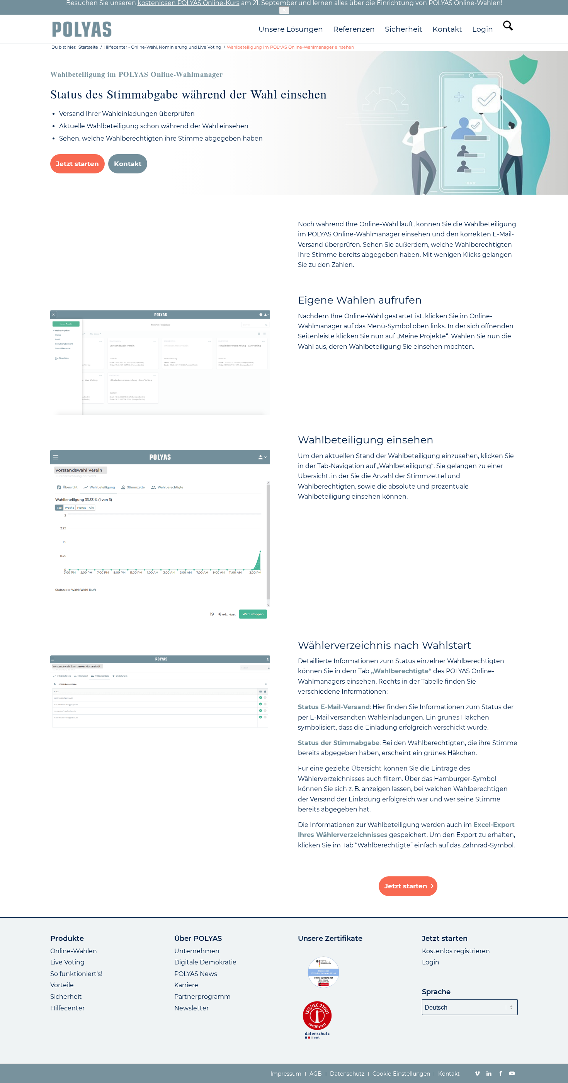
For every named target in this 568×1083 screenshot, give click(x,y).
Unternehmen (196, 951)
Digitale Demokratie (205, 962)
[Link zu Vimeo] (477, 1073)
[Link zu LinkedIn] (489, 1073)
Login (430, 962)
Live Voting (67, 962)
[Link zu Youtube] (512, 1073)
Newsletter (191, 1008)
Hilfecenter (67, 1008)
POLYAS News (195, 974)
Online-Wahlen (73, 951)
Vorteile (62, 985)
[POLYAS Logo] (81, 29)
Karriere (186, 985)
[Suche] (508, 29)
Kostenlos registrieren (456, 951)
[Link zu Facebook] (500, 1073)
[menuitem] (290, 29)
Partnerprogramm (202, 996)
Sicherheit (66, 996)
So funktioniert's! (76, 974)
